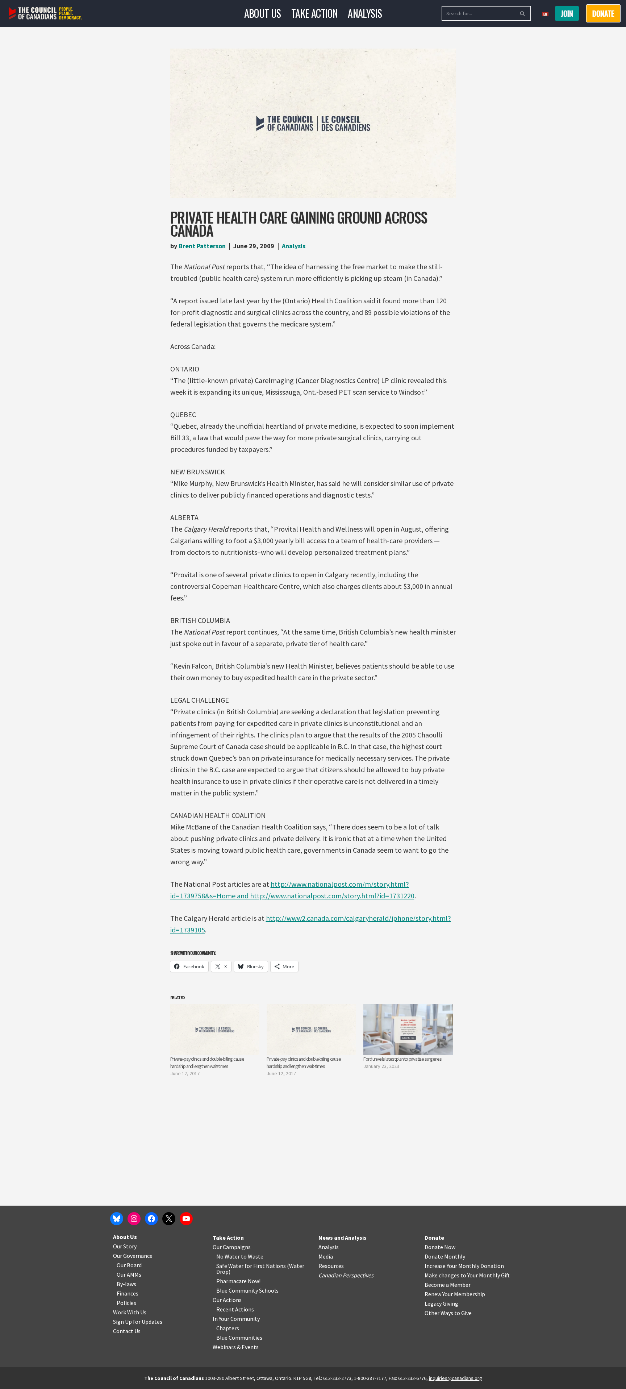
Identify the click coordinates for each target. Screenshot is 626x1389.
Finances (127, 1293)
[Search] (522, 13)
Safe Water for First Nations (251, 1265)
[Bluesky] (116, 1218)
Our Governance (133, 1255)
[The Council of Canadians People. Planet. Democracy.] (45, 13)
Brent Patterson (202, 246)
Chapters (227, 1328)
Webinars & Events (236, 1347)
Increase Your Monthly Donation (464, 1265)
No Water (228, 1256)
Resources (331, 1265)
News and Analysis (342, 1237)
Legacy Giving (441, 1303)
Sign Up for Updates (137, 1321)
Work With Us (129, 1312)
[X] (168, 1218)
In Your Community (236, 1318)
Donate (434, 1237)
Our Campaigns (232, 1247)
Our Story (125, 1246)
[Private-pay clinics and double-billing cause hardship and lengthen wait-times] (215, 1029)
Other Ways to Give (448, 1313)
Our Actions (227, 1299)
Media (325, 1256)
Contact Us (127, 1331)
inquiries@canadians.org (455, 1378)
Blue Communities (239, 1337)
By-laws (126, 1284)
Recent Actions (235, 1309)
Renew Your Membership (455, 1294)
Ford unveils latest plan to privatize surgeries (402, 1059)
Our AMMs (129, 1274)
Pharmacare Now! (238, 1281)
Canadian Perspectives (345, 1275)
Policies (126, 1302)
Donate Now (440, 1247)
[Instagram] (134, 1218)
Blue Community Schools (247, 1290)
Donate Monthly (445, 1256)
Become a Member (448, 1284)
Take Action (314, 13)
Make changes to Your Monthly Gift (467, 1275)
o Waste (253, 1256)
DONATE (603, 13)
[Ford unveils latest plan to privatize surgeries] (408, 1029)
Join (567, 13)
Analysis (365, 13)
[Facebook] (151, 1218)
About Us (262, 13)
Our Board (129, 1265)
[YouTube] (186, 1218)
